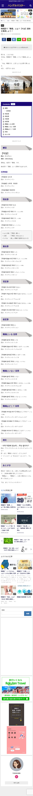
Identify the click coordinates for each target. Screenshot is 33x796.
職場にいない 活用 (9, 126)
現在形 (6, 113)
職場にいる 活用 (8, 124)
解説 (5, 108)
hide (13, 104)
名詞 (2, 25)
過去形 (6, 116)
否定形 (6, 119)
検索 (3, 610)
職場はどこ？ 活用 (9, 129)
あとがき (6, 134)
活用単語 (8, 110)
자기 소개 (16, 782)
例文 (5, 131)
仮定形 (6, 121)
